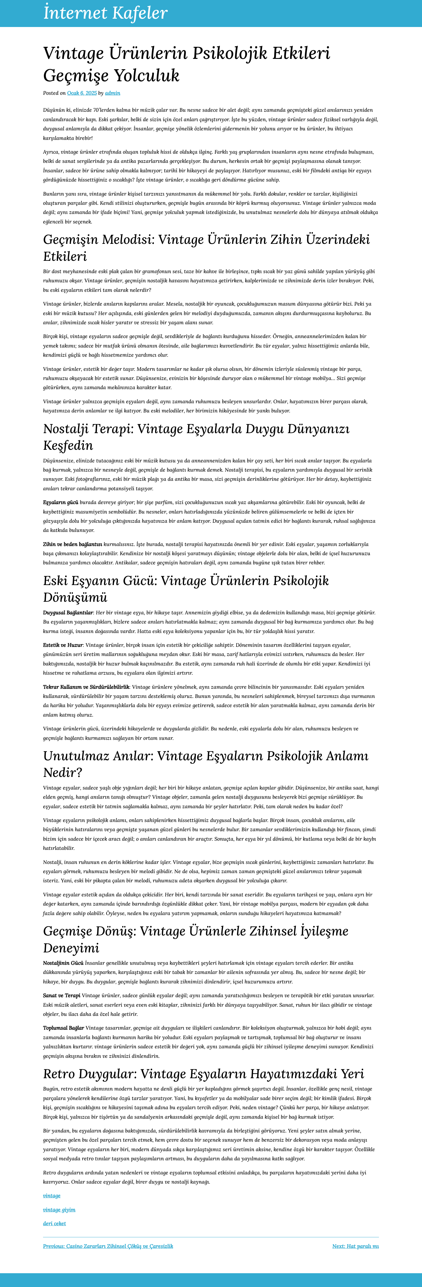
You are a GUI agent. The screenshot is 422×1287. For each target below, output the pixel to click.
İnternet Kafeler (105, 12)
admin (112, 93)
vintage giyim (59, 1209)
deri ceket (54, 1223)
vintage (52, 1195)
